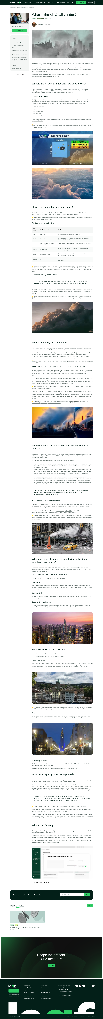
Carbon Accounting (28, 987)
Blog (42, 987)
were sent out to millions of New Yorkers (69, 478)
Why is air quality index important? (19, 50)
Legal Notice (82, 1016)
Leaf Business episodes (46, 998)
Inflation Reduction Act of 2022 (68, 788)
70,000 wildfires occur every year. (40, 381)
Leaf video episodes (45, 992)
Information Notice (91, 1016)
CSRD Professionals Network (64, 995)
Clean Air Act (81, 103)
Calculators (26, 1000)
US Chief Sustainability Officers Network (65, 992)
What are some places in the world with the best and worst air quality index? (19, 59)
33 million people (76, 585)
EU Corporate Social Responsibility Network (63, 988)
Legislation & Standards (29, 992)
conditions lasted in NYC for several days (68, 469)
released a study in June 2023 (64, 511)
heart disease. (62, 473)
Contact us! (16, 996)
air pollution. (70, 92)
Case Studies (44, 1000)
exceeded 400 (75, 464)
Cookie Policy (74, 1016)
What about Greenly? (17, 68)
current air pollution (60, 269)
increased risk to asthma (63, 474)
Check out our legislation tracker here (57, 837)
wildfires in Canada (76, 454)
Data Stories (43, 990)
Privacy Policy (66, 1016)
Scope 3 (25, 990)
